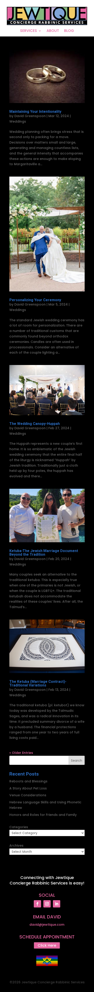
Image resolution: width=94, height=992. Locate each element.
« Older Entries (21, 752)
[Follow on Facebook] (37, 903)
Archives (16, 845)
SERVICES (28, 31)
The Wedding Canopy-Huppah (34, 424)
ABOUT (53, 31)
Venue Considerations (27, 795)
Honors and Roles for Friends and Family (43, 814)
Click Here (47, 945)
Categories (18, 827)
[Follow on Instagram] (47, 903)
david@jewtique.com (46, 924)
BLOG (69, 31)
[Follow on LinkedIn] (56, 903)
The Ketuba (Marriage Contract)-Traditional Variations (37, 683)
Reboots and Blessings (28, 781)
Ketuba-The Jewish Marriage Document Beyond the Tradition (43, 552)
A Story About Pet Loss (28, 788)
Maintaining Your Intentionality (35, 111)
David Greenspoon (30, 116)
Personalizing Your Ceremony (35, 300)
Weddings (17, 121)
